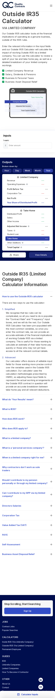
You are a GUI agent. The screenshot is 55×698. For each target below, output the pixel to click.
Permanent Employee (11, 649)
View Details (41, 255)
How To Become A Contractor (15, 672)
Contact (5, 687)
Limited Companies (10, 668)
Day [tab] (17, 170)
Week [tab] (27, 170)
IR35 (4, 661)
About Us (6, 684)
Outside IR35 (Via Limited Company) (18, 645)
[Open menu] (51, 5)
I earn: (6, 140)
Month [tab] (38, 170)
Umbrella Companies (11, 665)
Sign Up (27, 611)
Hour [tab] (7, 170)
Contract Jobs (8, 626)
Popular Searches (10, 630)
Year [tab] (48, 170)
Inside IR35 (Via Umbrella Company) (18, 642)
